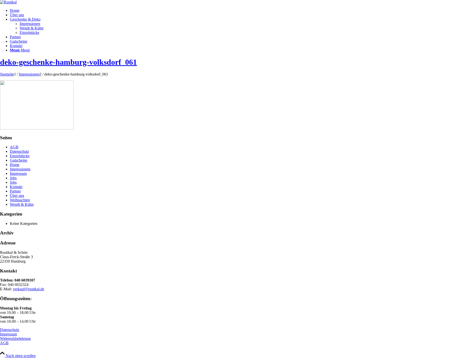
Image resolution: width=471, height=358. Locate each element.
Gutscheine (18, 160)
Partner (15, 191)
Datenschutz (19, 151)
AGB (14, 147)
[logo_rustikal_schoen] (8, 2)
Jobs (13, 178)
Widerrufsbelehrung (15, 338)
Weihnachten (20, 200)
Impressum (18, 173)
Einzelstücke (19, 156)
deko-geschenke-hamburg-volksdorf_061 (68, 62)
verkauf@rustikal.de (28, 289)
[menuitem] (240, 10)
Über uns (17, 195)
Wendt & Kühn (22, 204)
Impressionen (20, 169)
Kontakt (16, 187)
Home (14, 165)
